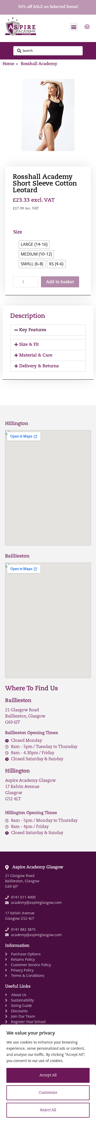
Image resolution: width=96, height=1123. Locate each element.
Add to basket (60, 282)
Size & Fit (29, 344)
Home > (10, 64)
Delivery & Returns (39, 366)
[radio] (34, 244)
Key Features (32, 330)
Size (17, 232)
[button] (74, 27)
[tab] (48, 330)
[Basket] (87, 27)
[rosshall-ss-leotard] (48, 115)
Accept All (48, 1075)
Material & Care (35, 355)
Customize (48, 1093)
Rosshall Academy (39, 64)
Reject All (48, 1110)
